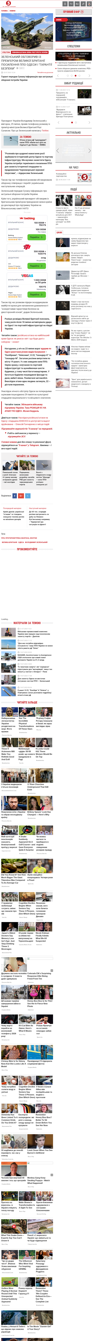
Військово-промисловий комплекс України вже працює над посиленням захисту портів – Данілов (34, 634)
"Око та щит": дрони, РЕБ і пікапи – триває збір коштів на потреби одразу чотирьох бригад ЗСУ (66, 114)
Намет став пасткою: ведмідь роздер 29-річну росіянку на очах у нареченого (81, 305)
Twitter (45, 130)
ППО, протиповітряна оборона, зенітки (19, 538)
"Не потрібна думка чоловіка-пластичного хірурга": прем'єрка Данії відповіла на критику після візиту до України (81, 367)
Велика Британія (9, 542)
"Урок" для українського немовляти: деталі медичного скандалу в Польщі (81, 382)
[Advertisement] (27, 256)
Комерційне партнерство (61, 175)
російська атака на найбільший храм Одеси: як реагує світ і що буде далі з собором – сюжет (25, 338)
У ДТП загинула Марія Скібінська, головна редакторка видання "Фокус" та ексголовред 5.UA (81, 290)
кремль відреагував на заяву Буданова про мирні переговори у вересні (81, 242)
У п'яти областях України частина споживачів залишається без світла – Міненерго (73, 70)
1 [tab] (64, 41)
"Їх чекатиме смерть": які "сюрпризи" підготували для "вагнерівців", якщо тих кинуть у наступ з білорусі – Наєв (35, 669)
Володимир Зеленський (36, 542)
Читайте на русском (45, 71)
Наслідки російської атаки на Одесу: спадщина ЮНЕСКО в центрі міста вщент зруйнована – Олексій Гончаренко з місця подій (25, 420)
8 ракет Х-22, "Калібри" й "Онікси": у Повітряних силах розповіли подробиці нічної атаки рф (34, 692)
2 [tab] (83, 41)
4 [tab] (79, 76)
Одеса (22, 68)
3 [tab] (75, 76)
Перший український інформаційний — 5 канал (8, 4)
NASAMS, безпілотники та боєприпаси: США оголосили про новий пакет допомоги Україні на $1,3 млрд (35, 657)
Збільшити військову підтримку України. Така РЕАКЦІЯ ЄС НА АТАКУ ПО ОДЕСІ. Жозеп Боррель (25, 407)
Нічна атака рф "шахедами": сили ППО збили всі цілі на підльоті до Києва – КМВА (33, 142)
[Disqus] (27, 587)
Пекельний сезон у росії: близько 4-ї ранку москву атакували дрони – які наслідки (10, 477)
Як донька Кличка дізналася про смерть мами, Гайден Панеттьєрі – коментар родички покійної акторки (81, 259)
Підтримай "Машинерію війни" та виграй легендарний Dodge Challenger (65, 96)
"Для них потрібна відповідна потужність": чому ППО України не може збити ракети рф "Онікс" (35, 645)
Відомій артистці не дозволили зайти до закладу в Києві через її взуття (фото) (81, 319)
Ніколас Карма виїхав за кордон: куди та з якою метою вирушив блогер (80, 350)
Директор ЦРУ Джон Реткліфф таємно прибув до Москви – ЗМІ (80, 274)
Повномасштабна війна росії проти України (30, 52)
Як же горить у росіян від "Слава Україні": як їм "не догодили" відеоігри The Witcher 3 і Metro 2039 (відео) (81, 335)
